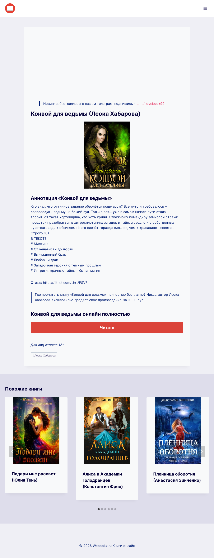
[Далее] (201, 451)
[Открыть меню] (205, 8)
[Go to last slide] (12, 451)
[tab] (99, 509)
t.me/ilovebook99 (150, 103)
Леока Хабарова (44, 355)
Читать (107, 327)
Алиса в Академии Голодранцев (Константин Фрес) (103, 480)
